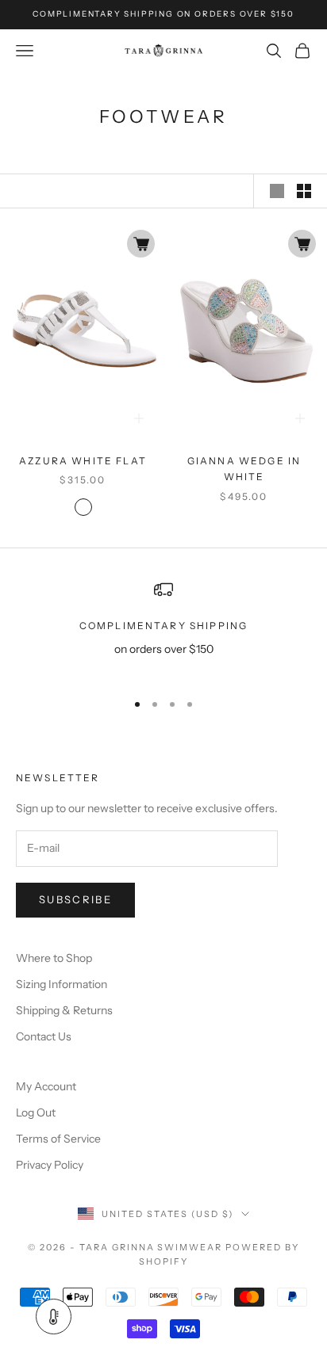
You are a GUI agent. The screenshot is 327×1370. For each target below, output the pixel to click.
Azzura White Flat (83, 461)
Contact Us (43, 1036)
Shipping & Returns (64, 1010)
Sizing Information (61, 984)
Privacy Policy (49, 1165)
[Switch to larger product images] (277, 191)
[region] (163, 628)
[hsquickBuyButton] (141, 244)
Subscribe (75, 899)
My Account (46, 1086)
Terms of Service (58, 1138)
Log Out (36, 1112)
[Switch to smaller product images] (304, 191)
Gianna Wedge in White (244, 469)
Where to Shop (54, 958)
